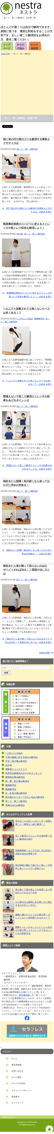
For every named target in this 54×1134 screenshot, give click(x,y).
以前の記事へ (45, 653)
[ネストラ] (27, 1019)
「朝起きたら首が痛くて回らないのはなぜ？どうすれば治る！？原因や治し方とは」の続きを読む (28, 641)
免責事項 (15, 1097)
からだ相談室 (34, 46)
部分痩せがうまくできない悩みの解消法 (24, 797)
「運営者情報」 (24, 995)
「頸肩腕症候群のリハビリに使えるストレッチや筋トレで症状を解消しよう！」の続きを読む (28, 295)
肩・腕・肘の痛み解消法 (17, 781)
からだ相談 (16, 1077)
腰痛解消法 (39, 318)
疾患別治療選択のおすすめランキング (23, 773)
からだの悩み (20, 46)
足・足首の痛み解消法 (16, 793)
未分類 (20, 234)
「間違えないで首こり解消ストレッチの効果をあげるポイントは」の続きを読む (28, 467)
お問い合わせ (17, 1071)
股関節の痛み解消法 (15, 777)
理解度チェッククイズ (16, 769)
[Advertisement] (27, 85)
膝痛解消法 (10, 789)
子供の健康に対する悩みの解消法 (21, 757)
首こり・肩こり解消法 (27, 149)
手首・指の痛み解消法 (16, 761)
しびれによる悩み (25, 318)
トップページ (6, 46)
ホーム (14, 1059)
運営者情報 (16, 1065)
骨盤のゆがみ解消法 (15, 805)
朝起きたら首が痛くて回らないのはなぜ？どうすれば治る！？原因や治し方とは (26, 569)
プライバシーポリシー (21, 1090)
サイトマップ (17, 1103)
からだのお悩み (18, 1083)
